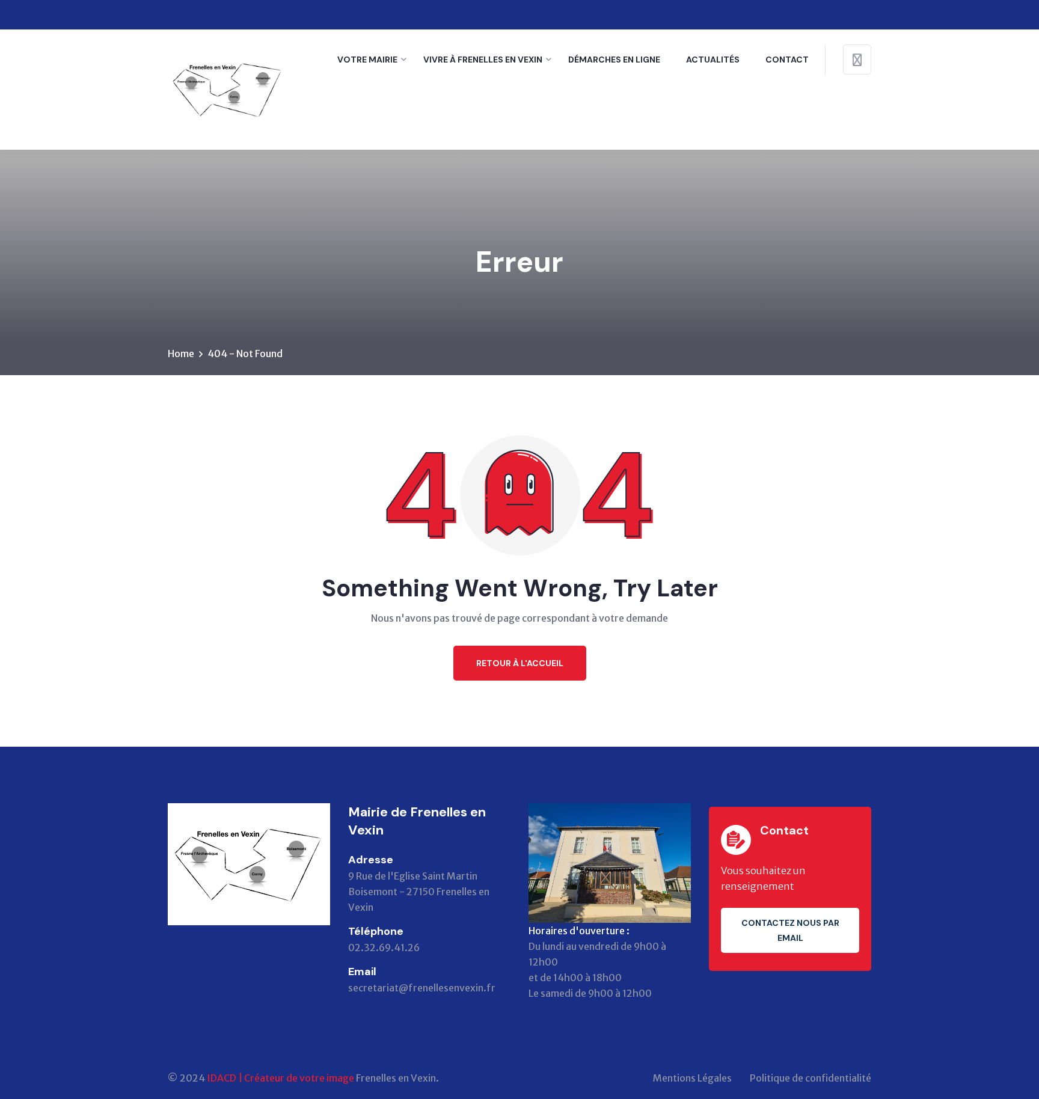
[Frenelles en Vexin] (228, 88)
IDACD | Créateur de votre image (280, 1078)
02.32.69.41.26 (384, 947)
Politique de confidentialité (810, 1078)
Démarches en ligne (614, 59)
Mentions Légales (692, 1078)
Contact (787, 59)
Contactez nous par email (790, 930)
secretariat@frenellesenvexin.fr (421, 988)
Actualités (713, 59)
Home (181, 353)
